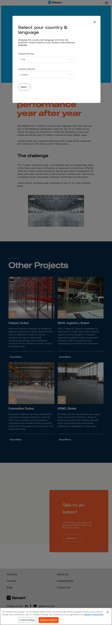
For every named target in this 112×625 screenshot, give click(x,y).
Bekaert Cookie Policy (94, 614)
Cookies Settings (27, 620)
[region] (56, 616)
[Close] (108, 612)
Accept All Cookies (48, 620)
